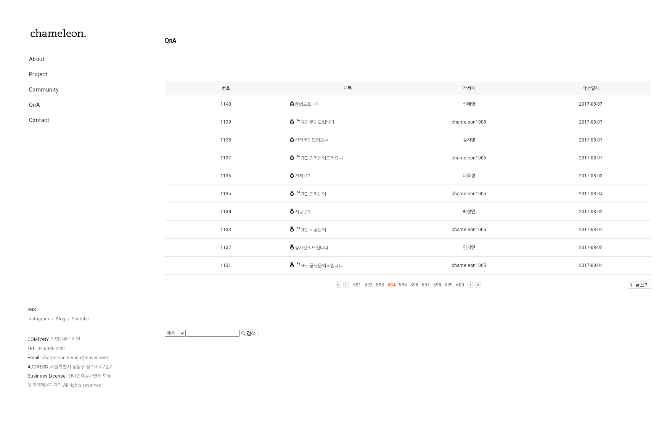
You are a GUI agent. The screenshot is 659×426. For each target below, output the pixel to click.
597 (426, 285)
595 (403, 285)
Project (38, 74)
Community (44, 90)
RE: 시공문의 (313, 230)
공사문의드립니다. (312, 248)
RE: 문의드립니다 (317, 122)
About (37, 59)
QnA (34, 105)
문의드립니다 (307, 104)
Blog (60, 319)
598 (437, 285)
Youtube (80, 319)
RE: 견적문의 (313, 194)
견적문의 (303, 176)
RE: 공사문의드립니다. (322, 265)
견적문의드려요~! (311, 140)
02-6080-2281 (51, 348)
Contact (39, 120)
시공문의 (303, 212)
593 (380, 285)
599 (449, 285)
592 (369, 285)
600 (460, 285)
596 (414, 285)
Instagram (38, 319)
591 (357, 285)
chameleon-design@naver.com (75, 357)
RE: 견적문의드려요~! (322, 158)
